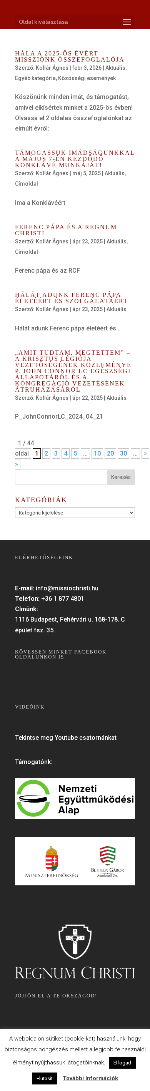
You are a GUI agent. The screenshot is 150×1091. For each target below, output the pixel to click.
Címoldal (26, 184)
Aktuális (115, 68)
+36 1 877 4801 (62, 598)
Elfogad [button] (122, 1063)
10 (97, 453)
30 (123, 453)
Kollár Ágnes (52, 68)
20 (110, 453)
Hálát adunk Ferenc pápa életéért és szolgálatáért (71, 298)
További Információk (90, 1078)
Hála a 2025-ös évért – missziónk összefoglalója (70, 56)
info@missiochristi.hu (67, 588)
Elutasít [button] (45, 1078)
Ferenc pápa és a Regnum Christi (66, 230)
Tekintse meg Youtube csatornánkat (66, 737)
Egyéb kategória (35, 78)
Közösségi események (87, 78)
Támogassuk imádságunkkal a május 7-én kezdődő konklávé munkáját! (75, 158)
